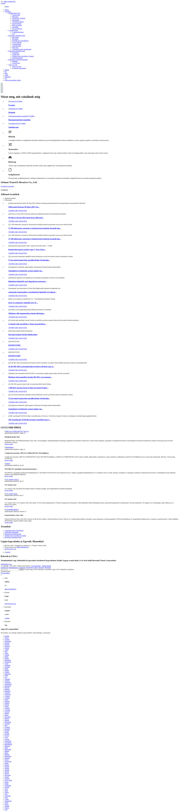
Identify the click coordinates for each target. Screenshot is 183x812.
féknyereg (15, 16)
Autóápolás (22, 567)
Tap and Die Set (17, 28)
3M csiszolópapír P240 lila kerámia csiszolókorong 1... (29, 420)
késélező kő (4, 567)
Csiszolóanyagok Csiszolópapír (21, 49)
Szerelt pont (15, 54)
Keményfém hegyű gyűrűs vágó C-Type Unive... (27, 250)
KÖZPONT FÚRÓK (18, 18)
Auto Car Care (12, 65)
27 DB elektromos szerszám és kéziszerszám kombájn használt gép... (34, 228)
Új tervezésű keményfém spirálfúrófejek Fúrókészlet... (29, 260)
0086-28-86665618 (9, 1)
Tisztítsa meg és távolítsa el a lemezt (23, 56)
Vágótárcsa (15, 53)
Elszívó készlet (16, 23)
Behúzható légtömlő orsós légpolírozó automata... (27, 281)
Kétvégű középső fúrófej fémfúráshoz (22, 335)
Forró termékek (36, 566)
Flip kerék (15, 39)
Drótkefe (15, 61)
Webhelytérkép (46, 566)
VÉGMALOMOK (18, 22)
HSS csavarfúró (17, 25)
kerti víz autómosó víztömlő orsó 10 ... (23, 303)
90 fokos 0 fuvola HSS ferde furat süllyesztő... (26, 218)
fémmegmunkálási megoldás (19, 120)
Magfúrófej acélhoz (32, 567)
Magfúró (41, 567)
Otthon (7, 10)
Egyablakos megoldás (7, 186)
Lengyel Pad (16, 63)
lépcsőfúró (15, 27)
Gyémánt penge (13, 30)
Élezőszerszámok (17, 58)
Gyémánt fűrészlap (18, 32)
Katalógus (8, 77)
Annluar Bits (16, 15)
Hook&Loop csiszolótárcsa (20, 41)
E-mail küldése (5, 573)
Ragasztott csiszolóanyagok (16, 51)
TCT (13, 34)
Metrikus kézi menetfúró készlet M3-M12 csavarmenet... (30, 377)
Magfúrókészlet (13, 567)
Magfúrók (48, 567)
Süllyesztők (15, 20)
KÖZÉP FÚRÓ (14, 345)
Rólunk (7, 70)
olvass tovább (9, 444)
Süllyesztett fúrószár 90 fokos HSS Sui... (24, 207)
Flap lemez (15, 37)
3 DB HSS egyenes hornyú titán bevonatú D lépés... (28, 388)
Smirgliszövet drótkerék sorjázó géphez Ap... (25, 271)
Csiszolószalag (16, 44)
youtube (7, 618)
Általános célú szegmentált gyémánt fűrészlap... (26, 313)
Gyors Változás (17, 42)
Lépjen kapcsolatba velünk (13, 80)
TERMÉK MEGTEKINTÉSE (17, 210)
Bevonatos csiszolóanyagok (16, 35)
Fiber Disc (15, 47)
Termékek (8, 11)
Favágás (11, 105)
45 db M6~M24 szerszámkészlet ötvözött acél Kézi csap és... (31, 367)
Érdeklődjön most (6, 564)
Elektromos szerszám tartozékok (18, 59)
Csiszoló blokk (16, 46)
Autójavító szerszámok (19, 68)
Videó (6, 75)
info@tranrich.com (10, 549)
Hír (6, 71)
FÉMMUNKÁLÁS (14, 13)
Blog (6, 73)
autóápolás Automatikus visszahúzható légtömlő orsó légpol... (32, 292)
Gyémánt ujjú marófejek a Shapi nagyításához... (27, 324)
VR (6, 78)
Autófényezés (13, 127)
